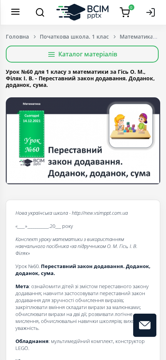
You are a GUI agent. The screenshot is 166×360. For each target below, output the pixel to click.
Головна (17, 36)
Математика (136, 36)
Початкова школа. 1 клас (74, 36)
